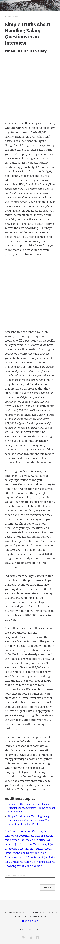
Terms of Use (30, 921)
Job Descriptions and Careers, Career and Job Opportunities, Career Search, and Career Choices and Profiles (29, 835)
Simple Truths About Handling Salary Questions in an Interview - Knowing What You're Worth (31, 808)
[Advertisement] (30, 87)
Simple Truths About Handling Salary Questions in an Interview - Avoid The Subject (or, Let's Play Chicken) (29, 820)
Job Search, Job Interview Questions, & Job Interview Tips (29, 844)
